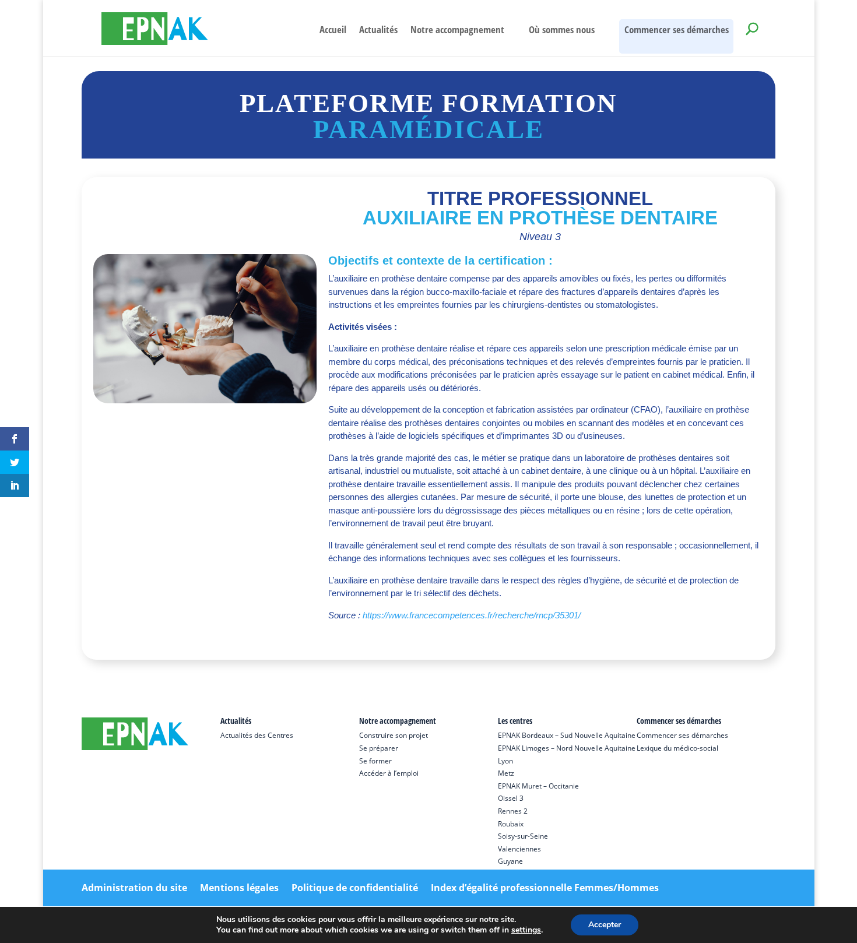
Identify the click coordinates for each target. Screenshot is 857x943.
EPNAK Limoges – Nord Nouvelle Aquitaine (566, 748)
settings (526, 930)
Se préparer (378, 748)
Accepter (604, 924)
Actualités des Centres (256, 735)
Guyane (510, 861)
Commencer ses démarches (676, 29)
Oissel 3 (511, 798)
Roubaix (511, 824)
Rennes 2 (513, 811)
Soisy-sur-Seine (523, 836)
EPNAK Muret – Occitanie (538, 786)
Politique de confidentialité (354, 887)
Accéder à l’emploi (389, 773)
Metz (506, 773)
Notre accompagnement (457, 31)
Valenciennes (519, 849)
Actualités (378, 31)
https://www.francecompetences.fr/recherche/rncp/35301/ (472, 615)
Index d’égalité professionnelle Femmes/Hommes (545, 887)
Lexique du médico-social (677, 748)
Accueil (332, 31)
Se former (375, 761)
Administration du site (134, 887)
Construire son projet (393, 735)
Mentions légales (239, 887)
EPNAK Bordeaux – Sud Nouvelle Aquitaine (566, 735)
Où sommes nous (562, 31)
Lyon (505, 761)
